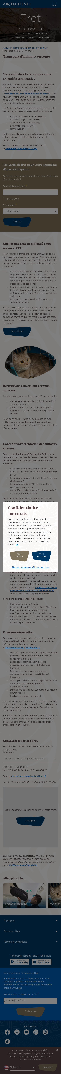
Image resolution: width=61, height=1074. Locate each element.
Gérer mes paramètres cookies (30, 567)
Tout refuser (19, 555)
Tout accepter (41, 555)
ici (17, 545)
